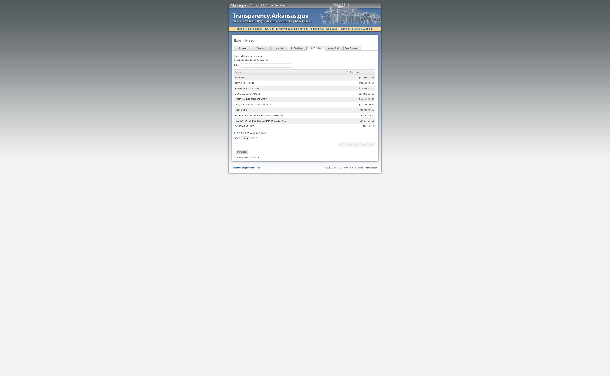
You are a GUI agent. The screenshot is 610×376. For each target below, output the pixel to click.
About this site (239, 168)
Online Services (267, 5)
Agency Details (334, 48)
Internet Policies (253, 168)
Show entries (245, 138)
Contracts (331, 28)
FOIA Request (303, 21)
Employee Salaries (287, 28)
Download (241, 151)
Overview (243, 48)
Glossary (271, 21)
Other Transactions (352, 48)
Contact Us (285, 21)
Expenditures (253, 28)
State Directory (281, 5)
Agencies (254, 5)
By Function (316, 48)
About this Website (244, 21)
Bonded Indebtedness (311, 28)
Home (240, 28)
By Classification (297, 48)
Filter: (237, 65)
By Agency (261, 48)
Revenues (268, 28)
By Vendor (279, 48)
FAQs (260, 21)
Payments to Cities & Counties (356, 28)
